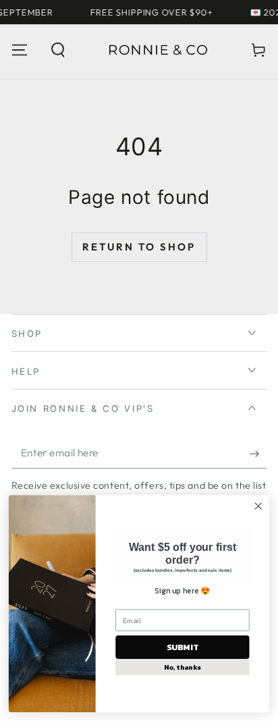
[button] (57, 50)
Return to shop (139, 246)
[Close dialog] (258, 506)
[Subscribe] (258, 453)
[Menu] (19, 50)
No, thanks (182, 667)
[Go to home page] (157, 50)
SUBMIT (182, 647)
